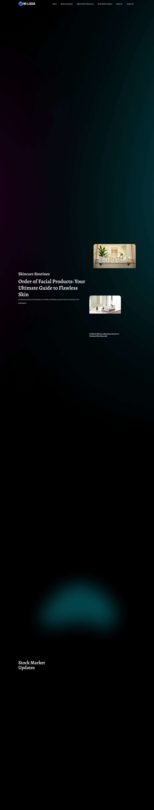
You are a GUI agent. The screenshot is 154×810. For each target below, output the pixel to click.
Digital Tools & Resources (85, 4)
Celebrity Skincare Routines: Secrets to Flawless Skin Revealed (104, 335)
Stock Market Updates (105, 4)
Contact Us (130, 4)
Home (55, 4)
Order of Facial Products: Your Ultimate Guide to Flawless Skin (51, 288)
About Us (119, 4)
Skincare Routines (67, 4)
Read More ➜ (22, 303)
